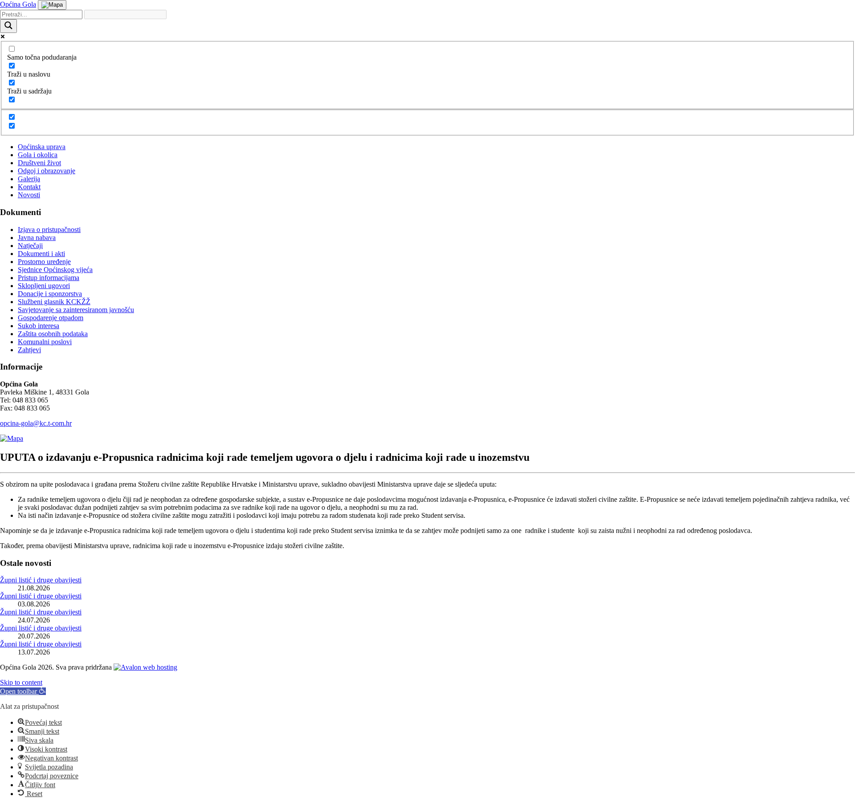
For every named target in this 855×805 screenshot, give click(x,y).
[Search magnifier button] (8, 26)
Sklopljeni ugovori (44, 285)
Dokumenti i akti (41, 253)
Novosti (29, 195)
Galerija (29, 179)
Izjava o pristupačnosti (49, 229)
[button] (23, 691)
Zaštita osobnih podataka (53, 333)
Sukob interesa (38, 325)
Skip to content (21, 682)
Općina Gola (18, 4)
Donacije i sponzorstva (50, 293)
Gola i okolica (37, 155)
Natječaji (30, 245)
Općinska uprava (41, 146)
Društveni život (39, 163)
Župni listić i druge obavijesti (40, 580)
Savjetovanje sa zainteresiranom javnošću (76, 309)
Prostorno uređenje (44, 261)
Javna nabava (37, 237)
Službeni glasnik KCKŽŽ (54, 301)
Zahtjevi (29, 350)
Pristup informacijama (48, 277)
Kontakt (29, 187)
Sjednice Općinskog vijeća (55, 269)
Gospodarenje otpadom (50, 317)
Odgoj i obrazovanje (46, 171)
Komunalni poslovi (45, 342)
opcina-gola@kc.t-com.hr (36, 423)
